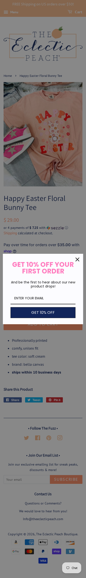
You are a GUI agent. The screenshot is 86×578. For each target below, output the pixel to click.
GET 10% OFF (43, 312)
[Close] (77, 259)
